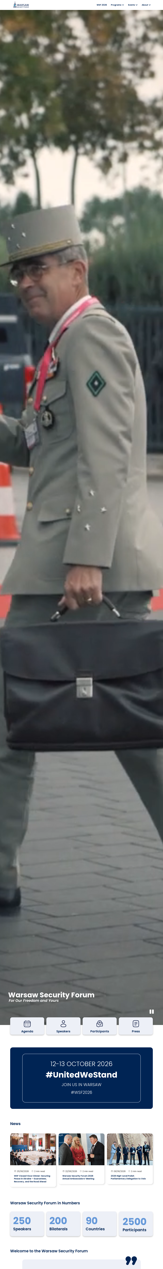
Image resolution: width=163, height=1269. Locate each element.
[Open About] (150, 5)
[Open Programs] (123, 5)
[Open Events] (137, 5)
